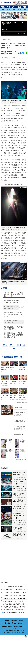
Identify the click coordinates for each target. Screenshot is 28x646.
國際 (14, 9)
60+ (14, 348)
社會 (25, 7)
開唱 (18, 345)
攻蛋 (24, 345)
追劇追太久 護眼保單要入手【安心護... (9, 451)
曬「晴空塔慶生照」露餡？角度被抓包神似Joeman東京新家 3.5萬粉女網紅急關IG (23, 441)
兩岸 (8, 9)
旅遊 (25, 9)
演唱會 (12, 345)
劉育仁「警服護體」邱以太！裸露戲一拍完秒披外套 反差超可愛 (5, 396)
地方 (3, 9)
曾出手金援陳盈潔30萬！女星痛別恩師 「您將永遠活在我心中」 (23, 383)
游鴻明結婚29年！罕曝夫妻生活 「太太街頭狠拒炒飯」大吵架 (19, 435)
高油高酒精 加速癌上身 (14, 396)
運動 (19, 9)
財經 (19, 7)
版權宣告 (21, 620)
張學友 (5, 345)
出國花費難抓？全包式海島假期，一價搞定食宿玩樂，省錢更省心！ (4, 383)
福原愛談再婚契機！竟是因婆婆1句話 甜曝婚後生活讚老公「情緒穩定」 (19, 421)
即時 (8, 7)
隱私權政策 (14, 620)
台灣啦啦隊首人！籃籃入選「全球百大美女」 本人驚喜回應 (10, 441)
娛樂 (9, 39)
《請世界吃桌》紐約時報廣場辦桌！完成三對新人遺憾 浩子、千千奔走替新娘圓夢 (22, 369)
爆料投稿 (14, 623)
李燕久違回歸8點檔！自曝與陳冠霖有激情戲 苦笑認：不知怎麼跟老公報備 (19, 407)
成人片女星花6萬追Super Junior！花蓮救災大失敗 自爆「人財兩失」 (5, 369)
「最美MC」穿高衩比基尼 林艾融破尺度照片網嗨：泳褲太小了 (23, 451)
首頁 (3, 7)
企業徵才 (20, 623)
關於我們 (7, 620)
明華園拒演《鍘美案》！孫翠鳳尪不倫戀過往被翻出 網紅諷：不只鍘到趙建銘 (14, 369)
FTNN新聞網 (4, 39)
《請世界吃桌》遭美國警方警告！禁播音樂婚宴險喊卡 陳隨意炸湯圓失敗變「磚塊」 (13, 383)
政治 (14, 7)
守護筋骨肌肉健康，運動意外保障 (22, 396)
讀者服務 (7, 623)
